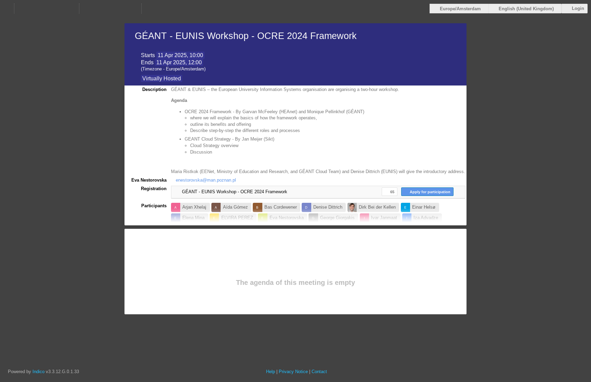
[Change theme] (131, 8)
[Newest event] (71, 8)
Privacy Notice (293, 371)
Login (578, 8)
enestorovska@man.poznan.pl (206, 180)
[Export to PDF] (116, 8)
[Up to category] (47, 8)
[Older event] (34, 8)
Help (270, 371)
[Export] (101, 8)
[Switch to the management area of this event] (149, 8)
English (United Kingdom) (526, 8)
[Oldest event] (22, 8)
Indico (38, 371)
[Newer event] (59, 8)
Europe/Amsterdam (460, 8)
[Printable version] (87, 8)
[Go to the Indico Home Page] (6, 8)
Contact (319, 371)
